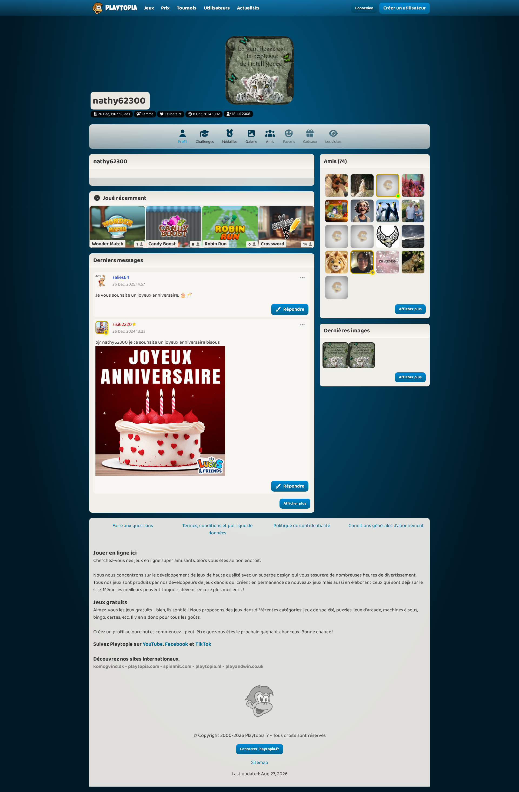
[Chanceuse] (336, 185)
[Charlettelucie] (413, 185)
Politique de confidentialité (302, 525)
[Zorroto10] (413, 262)
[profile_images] (335, 355)
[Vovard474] (336, 211)
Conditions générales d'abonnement (386, 525)
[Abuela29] (387, 211)
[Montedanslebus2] (413, 236)
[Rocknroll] (387, 236)
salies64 (120, 277)
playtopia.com (143, 666)
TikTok (203, 644)
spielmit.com (177, 666)
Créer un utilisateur (404, 8)
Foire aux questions (132, 525)
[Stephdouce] (362, 262)
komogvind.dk (108, 666)
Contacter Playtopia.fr (259, 749)
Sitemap (259, 762)
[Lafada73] (387, 185)
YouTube (153, 644)
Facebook (176, 644)
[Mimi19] (362, 236)
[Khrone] (362, 211)
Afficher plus (295, 503)
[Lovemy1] (362, 185)
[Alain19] (413, 211)
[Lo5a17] (387, 262)
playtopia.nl (208, 666)
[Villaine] (336, 287)
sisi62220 (122, 324)
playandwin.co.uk (244, 666)
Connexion (364, 8)
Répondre (293, 309)
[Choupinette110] (336, 236)
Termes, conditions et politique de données (217, 529)
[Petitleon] (336, 262)
